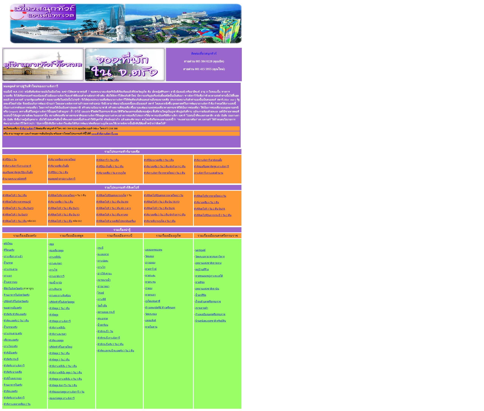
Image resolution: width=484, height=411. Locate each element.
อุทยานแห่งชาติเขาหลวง (208, 263)
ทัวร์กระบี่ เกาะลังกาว (109, 337)
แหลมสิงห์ (150, 320)
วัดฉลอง (149, 256)
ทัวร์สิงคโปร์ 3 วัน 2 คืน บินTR (209, 208)
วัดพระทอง (151, 314)
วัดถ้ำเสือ (102, 305)
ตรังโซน (8, 243)
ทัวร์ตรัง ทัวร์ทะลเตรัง (15, 314)
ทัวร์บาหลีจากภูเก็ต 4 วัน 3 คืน (159, 221)
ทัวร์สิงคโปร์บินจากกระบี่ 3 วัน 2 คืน (212, 215)
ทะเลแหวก (103, 254)
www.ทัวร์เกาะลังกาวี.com (104, 133)
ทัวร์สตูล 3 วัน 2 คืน (59, 359)
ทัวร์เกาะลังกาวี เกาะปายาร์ (16, 166)
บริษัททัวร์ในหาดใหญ (60, 346)
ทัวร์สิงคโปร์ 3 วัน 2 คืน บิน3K (159, 208)
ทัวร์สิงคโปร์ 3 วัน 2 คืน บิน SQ (64, 214)
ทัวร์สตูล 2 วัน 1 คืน (59, 308)
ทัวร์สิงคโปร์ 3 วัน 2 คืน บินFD (17, 208)
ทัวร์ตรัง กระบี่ (11, 359)
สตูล (51, 244)
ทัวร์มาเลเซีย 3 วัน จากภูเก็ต (111, 173)
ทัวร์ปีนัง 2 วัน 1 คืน (58, 172)
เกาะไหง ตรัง (10, 346)
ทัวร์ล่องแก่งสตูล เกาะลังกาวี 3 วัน (66, 391)
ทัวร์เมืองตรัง (10, 352)
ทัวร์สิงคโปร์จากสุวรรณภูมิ (16, 201)
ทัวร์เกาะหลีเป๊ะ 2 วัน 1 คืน (63, 366)
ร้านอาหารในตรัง (13, 384)
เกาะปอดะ (103, 260)
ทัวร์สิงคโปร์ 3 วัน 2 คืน (14, 195)
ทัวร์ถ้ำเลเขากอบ (13, 378)
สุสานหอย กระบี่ (106, 312)
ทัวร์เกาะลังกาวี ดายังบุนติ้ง (208, 160)
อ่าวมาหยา (103, 286)
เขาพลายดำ (201, 308)
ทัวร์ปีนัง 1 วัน (9, 159)
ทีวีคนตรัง (9, 250)
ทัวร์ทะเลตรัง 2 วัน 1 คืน (16, 320)
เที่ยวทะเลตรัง (11, 339)
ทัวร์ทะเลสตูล (56, 340)
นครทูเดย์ (200, 250)
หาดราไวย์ (151, 269)
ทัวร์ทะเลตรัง (10, 391)
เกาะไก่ (101, 267)
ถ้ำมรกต (8, 262)
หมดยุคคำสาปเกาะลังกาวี (61, 178)
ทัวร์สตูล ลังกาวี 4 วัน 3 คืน (63, 385)
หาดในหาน (151, 326)
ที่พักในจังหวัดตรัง (13, 288)
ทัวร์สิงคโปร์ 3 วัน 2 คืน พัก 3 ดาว (113, 208)
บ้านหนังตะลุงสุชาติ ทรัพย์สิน (210, 320)
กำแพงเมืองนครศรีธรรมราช (210, 314)
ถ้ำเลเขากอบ (10, 282)
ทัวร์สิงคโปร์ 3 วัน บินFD (15, 214)
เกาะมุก (8, 275)
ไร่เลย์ (101, 292)
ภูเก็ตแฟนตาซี (152, 301)
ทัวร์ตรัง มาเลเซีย (13, 372)
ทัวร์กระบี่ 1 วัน (105, 331)
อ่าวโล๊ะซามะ (105, 273)
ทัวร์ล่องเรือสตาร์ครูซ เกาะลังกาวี (211, 166)
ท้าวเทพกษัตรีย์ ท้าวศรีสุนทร (160, 307)
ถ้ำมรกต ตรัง (10, 327)
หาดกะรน (150, 281)
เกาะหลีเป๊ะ (55, 257)
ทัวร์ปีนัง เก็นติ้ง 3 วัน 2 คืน (109, 166)
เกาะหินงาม (55, 289)
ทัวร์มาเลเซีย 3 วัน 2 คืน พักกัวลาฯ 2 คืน (164, 166)
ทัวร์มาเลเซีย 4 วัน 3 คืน (206, 202)
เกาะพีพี (102, 299)
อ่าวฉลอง (150, 262)
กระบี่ (100, 247)
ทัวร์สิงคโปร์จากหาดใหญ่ (61, 195)
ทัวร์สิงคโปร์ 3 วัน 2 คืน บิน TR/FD (161, 201)
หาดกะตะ (150, 275)
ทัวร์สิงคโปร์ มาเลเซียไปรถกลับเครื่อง (116, 221)
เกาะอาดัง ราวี (56, 276)
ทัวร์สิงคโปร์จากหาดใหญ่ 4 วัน (210, 196)
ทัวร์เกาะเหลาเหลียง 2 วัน (17, 404)
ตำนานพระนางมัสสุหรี (14, 178)
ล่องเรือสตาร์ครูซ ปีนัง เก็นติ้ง (17, 172)
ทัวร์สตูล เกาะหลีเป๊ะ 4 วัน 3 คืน (65, 379)
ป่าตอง (148, 288)
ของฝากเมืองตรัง (13, 307)
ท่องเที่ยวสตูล (56, 250)
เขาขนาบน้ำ (104, 280)
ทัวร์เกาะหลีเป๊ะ (57, 327)
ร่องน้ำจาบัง (55, 282)
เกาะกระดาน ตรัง (13, 333)
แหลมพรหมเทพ (153, 249)
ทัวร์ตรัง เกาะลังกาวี (14, 365)
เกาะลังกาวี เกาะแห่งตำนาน (208, 173)
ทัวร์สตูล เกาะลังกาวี (60, 321)
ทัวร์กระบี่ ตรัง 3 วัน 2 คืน (110, 344)
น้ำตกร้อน (103, 325)
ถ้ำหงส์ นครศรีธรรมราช (208, 301)
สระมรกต (103, 318)
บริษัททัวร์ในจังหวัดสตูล (61, 302)
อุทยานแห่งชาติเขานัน (207, 288)
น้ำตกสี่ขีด (200, 295)
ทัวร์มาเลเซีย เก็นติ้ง (58, 166)
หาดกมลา (150, 294)
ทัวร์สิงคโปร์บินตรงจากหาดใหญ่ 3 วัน (163, 195)
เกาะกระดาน (10, 269)
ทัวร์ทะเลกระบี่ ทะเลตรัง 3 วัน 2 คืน (116, 350)
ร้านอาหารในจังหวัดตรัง (16, 295)
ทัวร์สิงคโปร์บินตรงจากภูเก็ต (111, 195)
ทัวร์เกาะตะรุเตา (57, 334)
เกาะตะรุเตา (55, 263)
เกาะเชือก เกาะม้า (13, 256)
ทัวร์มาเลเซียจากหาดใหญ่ (61, 159)
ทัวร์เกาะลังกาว (27, 128)
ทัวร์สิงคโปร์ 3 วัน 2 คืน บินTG (63, 208)
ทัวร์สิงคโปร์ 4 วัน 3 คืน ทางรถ (112, 214)
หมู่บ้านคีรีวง (202, 269)
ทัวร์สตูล (53, 314)
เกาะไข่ (53, 269)
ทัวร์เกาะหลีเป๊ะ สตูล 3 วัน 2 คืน (65, 372)
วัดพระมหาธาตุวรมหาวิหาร (210, 256)
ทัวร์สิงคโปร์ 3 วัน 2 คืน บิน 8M (112, 201)
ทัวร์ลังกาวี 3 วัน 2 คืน (107, 160)
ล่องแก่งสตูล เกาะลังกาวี (61, 398)
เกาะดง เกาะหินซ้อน (60, 295)
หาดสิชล (200, 282)
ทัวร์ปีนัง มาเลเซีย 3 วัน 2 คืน (159, 160)
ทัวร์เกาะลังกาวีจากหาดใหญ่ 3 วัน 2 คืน (164, 173)
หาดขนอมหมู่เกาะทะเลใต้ (209, 275)
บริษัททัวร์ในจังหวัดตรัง (16, 301)
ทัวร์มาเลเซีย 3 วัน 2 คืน (60, 201)
